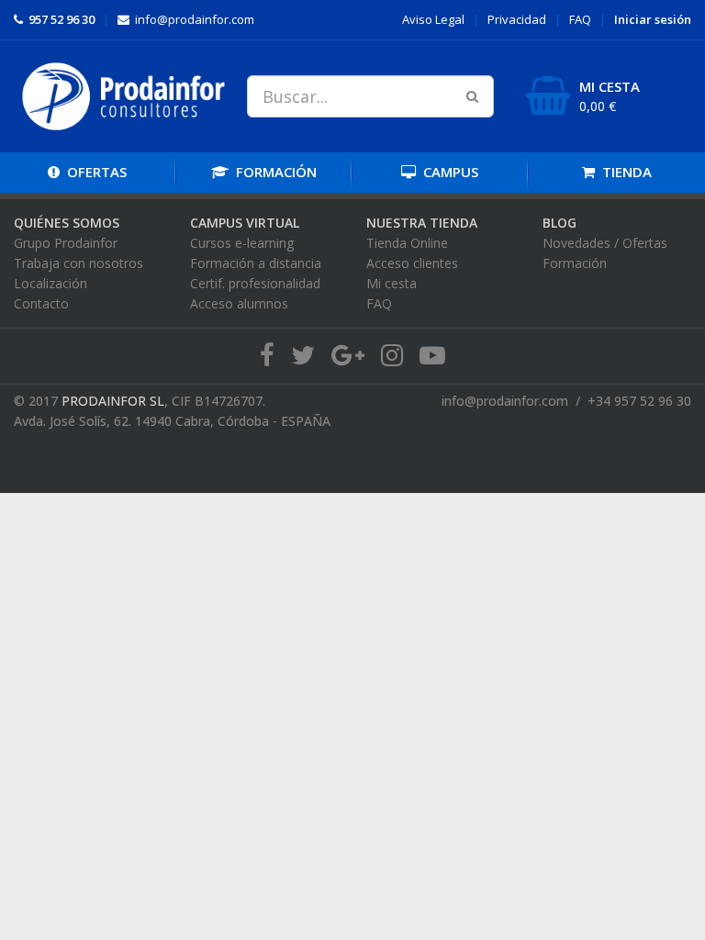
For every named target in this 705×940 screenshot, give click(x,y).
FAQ (580, 19)
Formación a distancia (255, 263)
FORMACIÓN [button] (273, 171)
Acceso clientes (412, 263)
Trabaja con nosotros (78, 263)
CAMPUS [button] (447, 171)
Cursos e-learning (242, 243)
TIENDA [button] (623, 171)
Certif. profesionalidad (255, 283)
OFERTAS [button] (97, 171)
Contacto (41, 303)
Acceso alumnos (239, 303)
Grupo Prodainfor (66, 243)
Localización (50, 283)
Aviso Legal (433, 19)
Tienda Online (407, 243)
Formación (575, 263)
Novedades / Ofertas (605, 243)
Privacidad (516, 19)
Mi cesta (391, 283)
